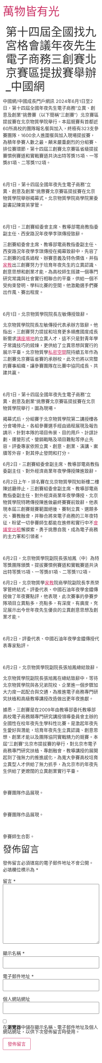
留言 (9, 881)
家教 (7, 265)
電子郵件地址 (18, 976)
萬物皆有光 (31, 11)
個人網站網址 (16, 999)
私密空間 (57, 352)
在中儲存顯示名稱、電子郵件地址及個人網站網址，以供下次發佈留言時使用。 (50, 1029)
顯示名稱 (14, 953)
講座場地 (25, 338)
